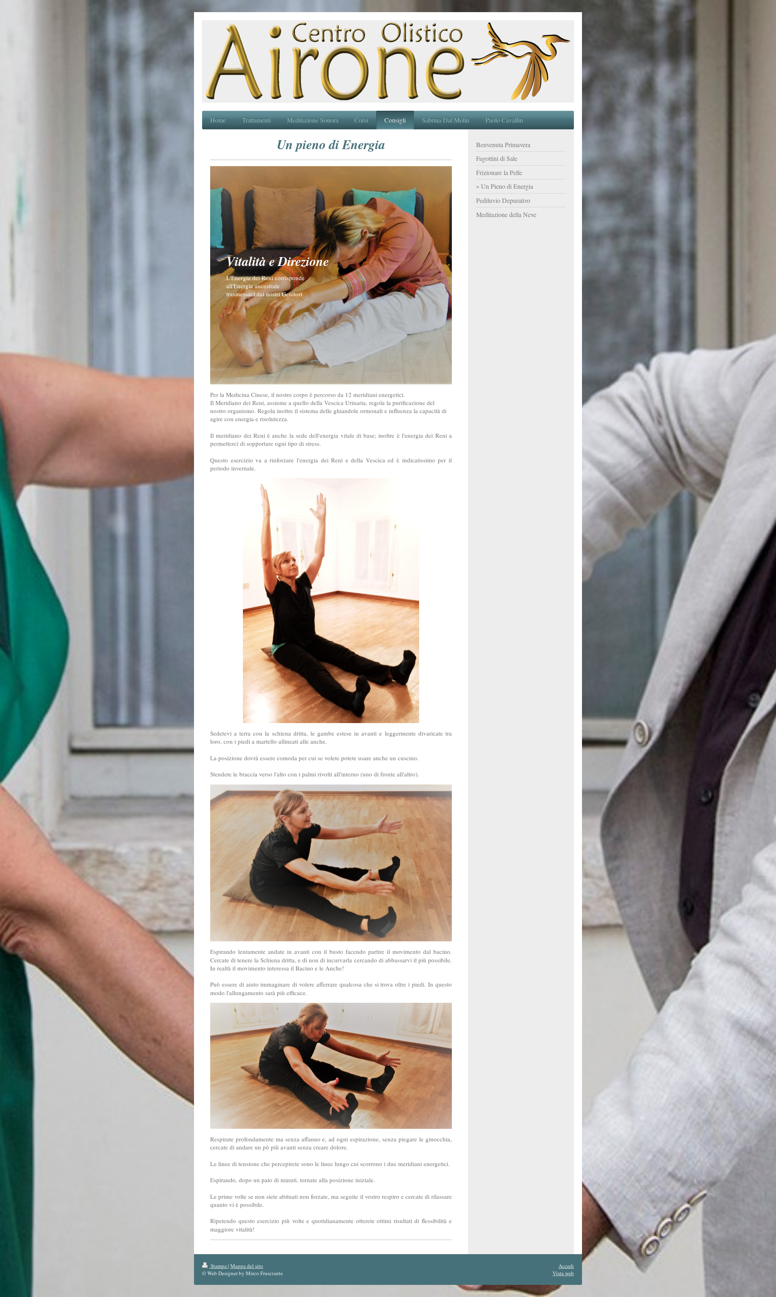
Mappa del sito (246, 1266)
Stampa (218, 1266)
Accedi (566, 1266)
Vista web (563, 1273)
